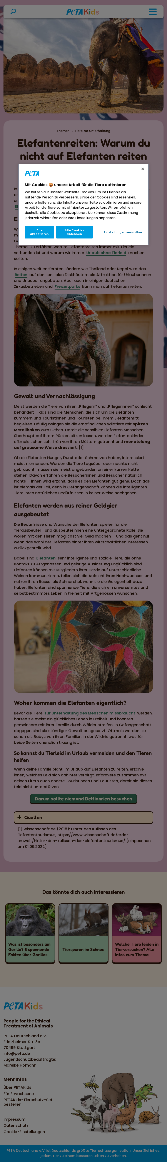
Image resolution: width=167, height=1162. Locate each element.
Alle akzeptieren (39, 232)
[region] (83, 204)
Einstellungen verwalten (123, 232)
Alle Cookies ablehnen (74, 232)
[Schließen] (142, 169)
